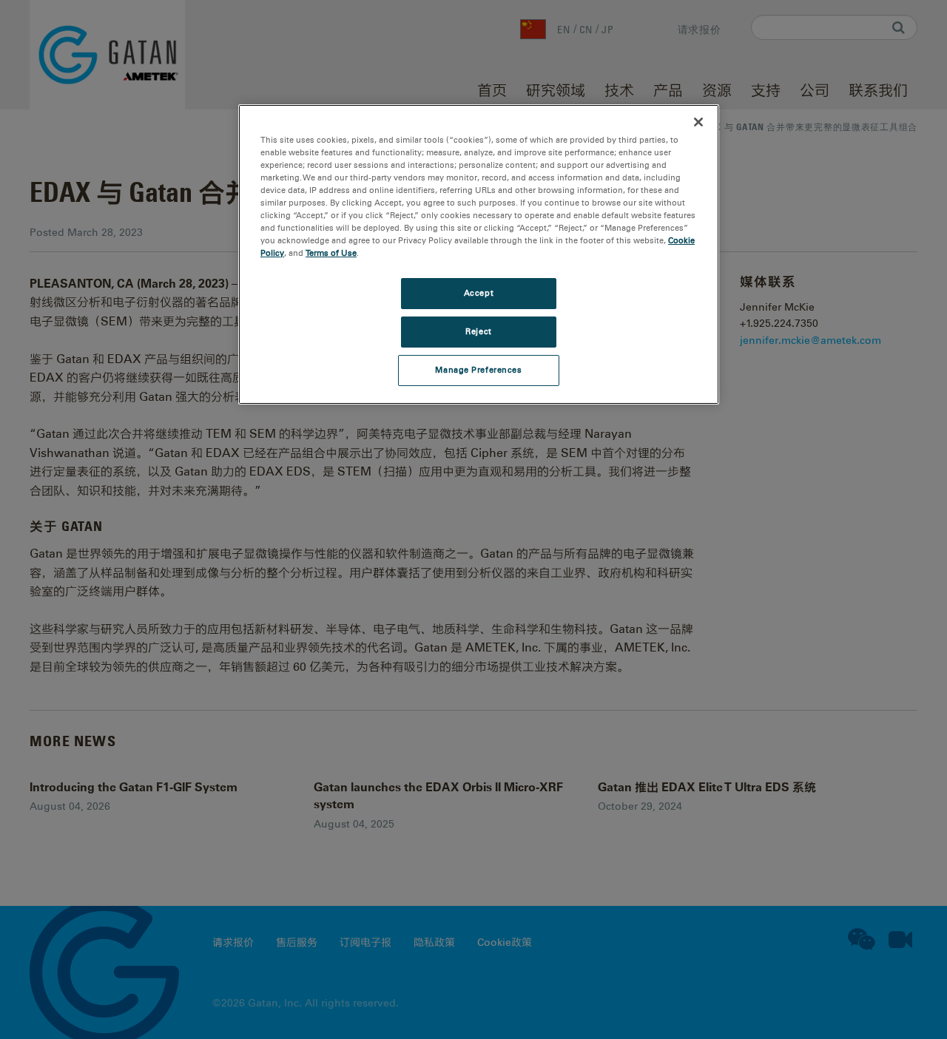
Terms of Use (331, 253)
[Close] (698, 122)
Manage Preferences (478, 370)
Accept (478, 293)
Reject (478, 331)
